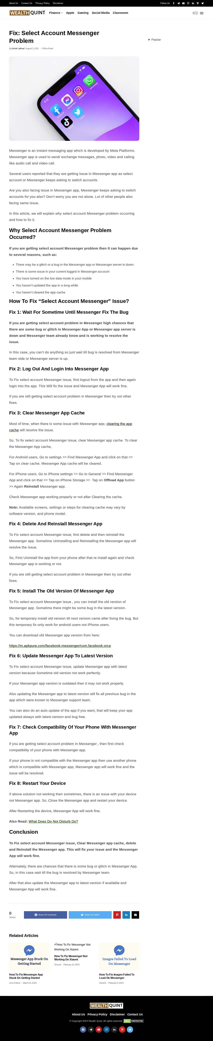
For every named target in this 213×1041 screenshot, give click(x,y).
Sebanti (57, 965)
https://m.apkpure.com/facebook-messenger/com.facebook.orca (60, 646)
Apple (70, 12)
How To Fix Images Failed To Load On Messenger (116, 976)
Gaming (83, 12)
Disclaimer (58, 3)
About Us (13, 3)
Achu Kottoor (14, 983)
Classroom (120, 12)
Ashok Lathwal (18, 48)
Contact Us (26, 3)
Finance (54, 12)
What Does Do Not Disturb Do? (53, 821)
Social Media (101, 12)
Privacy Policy (43, 3)
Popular (156, 39)
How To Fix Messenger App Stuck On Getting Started (26, 976)
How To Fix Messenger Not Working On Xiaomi (70, 958)
